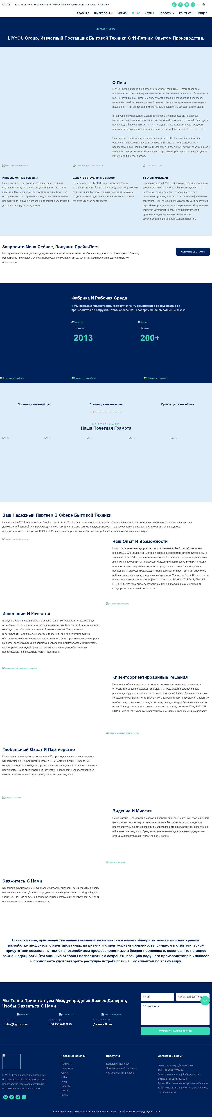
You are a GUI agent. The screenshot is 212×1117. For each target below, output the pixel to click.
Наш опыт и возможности (140, 541)
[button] (91, 411)
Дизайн (144, 328)
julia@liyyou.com (190, 1074)
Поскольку (80, 328)
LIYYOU (100, 29)
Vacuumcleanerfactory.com (94, 1111)
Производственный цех (34, 404)
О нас (112, 29)
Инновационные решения (20, 177)
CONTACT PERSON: (101, 1020)
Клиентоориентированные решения (150, 677)
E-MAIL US (9, 1020)
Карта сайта (117, 1111)
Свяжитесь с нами (22, 881)
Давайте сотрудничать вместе (94, 177)
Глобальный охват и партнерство (38, 749)
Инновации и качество (26, 613)
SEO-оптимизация (155, 177)
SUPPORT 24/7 (55, 1020)
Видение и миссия (132, 811)
